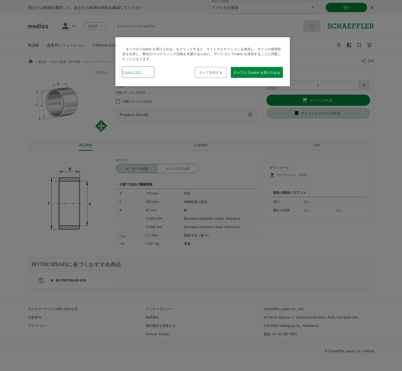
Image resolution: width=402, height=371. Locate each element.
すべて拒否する (211, 72)
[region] (202, 61)
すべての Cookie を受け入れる (256, 72)
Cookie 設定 (131, 72)
